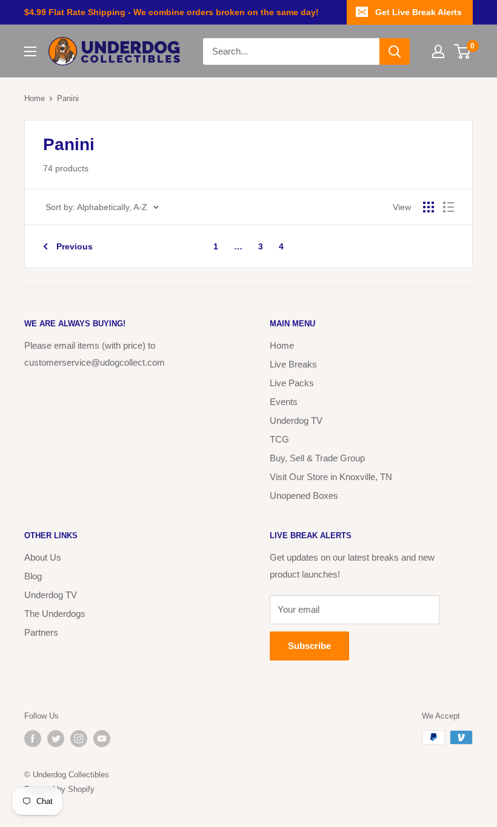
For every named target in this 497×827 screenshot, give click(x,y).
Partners (41, 632)
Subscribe (309, 646)
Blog (33, 576)
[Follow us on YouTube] (101, 738)
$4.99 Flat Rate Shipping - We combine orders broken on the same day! (171, 12)
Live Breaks (293, 364)
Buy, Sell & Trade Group (317, 458)
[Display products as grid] (428, 207)
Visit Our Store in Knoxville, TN (331, 477)
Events (284, 402)
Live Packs (292, 383)
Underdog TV (296, 420)
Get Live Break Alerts (418, 12)
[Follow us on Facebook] (32, 738)
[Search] (394, 51)
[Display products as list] (448, 207)
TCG (279, 439)
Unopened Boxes (304, 495)
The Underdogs (54, 613)
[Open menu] (30, 51)
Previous (74, 246)
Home (34, 98)
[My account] (438, 51)
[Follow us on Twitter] (55, 738)
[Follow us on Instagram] (78, 738)
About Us (42, 557)
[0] (462, 51)
